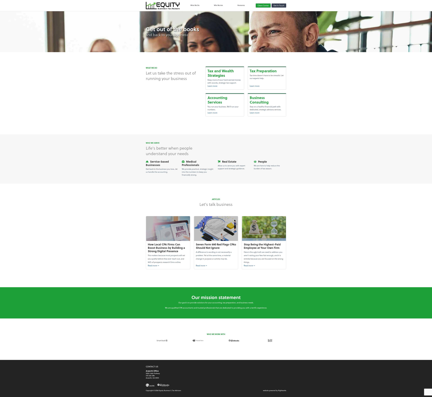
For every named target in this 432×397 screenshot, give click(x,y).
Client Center (263, 5)
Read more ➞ (168, 265)
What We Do (194, 5)
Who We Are (218, 5)
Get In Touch (278, 5)
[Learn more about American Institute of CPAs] (150, 385)
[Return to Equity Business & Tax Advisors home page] (163, 5)
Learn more (225, 86)
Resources (241, 5)
